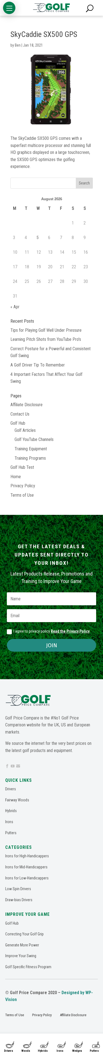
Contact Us (19, 414)
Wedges (77, 1050)
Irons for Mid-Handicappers (26, 867)
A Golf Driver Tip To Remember (37, 365)
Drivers (8, 1050)
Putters (10, 833)
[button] (9, 8)
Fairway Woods (17, 800)
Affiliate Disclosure (26, 404)
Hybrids (43, 1050)
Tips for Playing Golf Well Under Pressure (46, 330)
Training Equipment (31, 448)
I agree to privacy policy (51, 631)
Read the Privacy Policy (70, 631)
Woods (25, 1050)
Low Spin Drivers (18, 889)
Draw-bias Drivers (18, 900)
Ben (18, 45)
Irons (60, 1050)
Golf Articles (25, 430)
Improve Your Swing (20, 956)
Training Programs (30, 458)
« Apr (15, 306)
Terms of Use (22, 495)
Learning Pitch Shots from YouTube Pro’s (45, 339)
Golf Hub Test (22, 467)
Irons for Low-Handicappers (27, 878)
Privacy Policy (22, 485)
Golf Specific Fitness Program (28, 967)
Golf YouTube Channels (34, 439)
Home (15, 476)
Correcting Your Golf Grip (24, 934)
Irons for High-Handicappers (27, 856)
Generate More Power (22, 945)
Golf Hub (17, 423)
